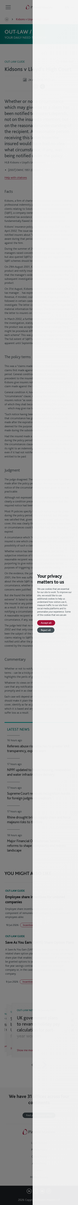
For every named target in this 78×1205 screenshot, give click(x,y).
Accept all (46, 622)
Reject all (46, 629)
